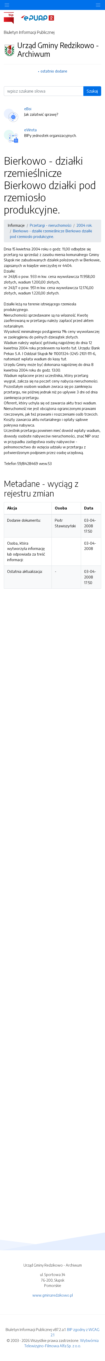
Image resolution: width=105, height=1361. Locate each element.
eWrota (30, 129)
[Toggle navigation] (98, 5)
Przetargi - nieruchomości (50, 225)
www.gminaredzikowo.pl (52, 1295)
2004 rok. (84, 225)
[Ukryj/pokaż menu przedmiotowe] (7, 5)
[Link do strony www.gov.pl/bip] (12, 17)
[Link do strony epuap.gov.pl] (37, 17)
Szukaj (92, 91)
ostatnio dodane (54, 71)
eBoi (27, 108)
